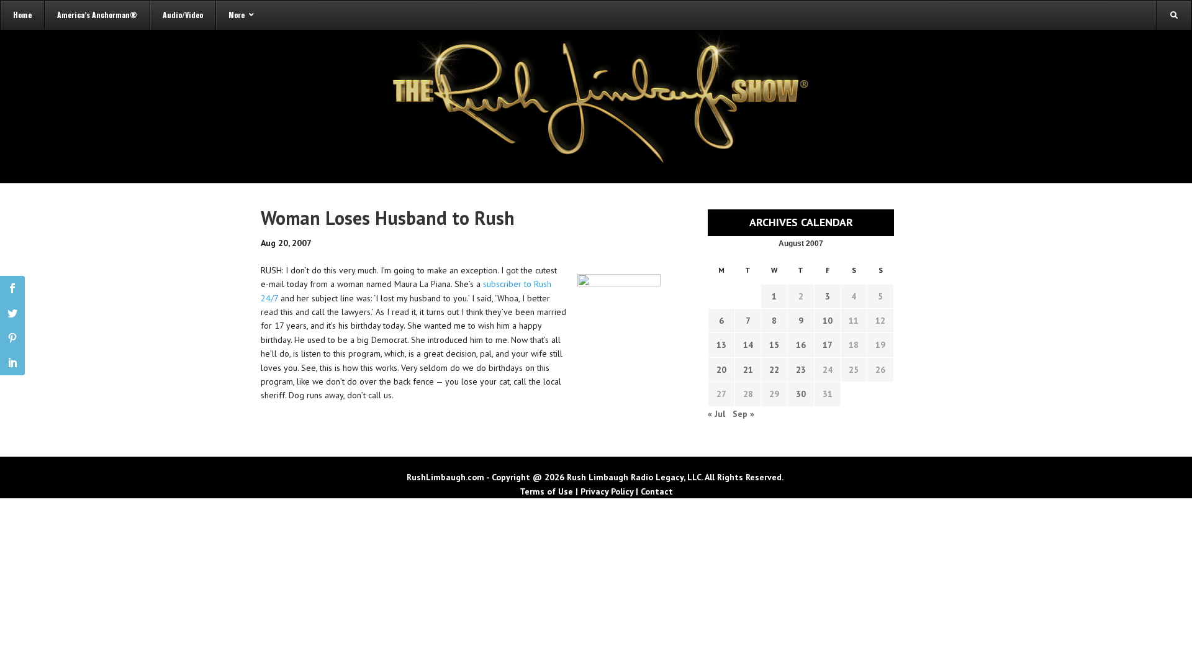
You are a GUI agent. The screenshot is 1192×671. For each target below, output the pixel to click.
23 (801, 369)
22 (774, 369)
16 (801, 344)
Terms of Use (546, 491)
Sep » (743, 413)
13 (721, 344)
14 (748, 344)
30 (801, 393)
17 (828, 344)
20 (721, 369)
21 (748, 369)
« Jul (716, 413)
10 (828, 320)
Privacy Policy (606, 491)
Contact (657, 491)
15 (774, 344)
